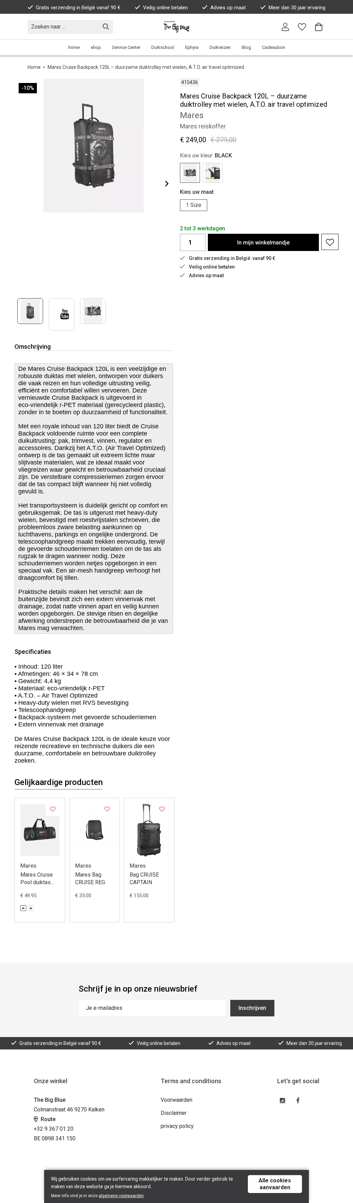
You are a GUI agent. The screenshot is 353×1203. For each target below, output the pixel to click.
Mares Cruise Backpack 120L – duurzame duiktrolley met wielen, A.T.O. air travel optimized (146, 67)
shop (96, 47)
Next (161, 183)
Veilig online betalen (165, 7)
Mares (28, 865)
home (74, 47)
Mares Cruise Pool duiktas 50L (36, 878)
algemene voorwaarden (121, 1195)
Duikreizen (220, 47)
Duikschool (162, 47)
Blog (246, 47)
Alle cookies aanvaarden (275, 1184)
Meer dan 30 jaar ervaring (297, 7)
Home (34, 67)
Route (47, 1119)
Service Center (126, 47)
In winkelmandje (263, 242)
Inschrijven (252, 1008)
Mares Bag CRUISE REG (90, 878)
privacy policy (177, 1126)
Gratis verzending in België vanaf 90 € (78, 7)
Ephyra (192, 47)
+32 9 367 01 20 (53, 1129)
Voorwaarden (176, 1100)
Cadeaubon (273, 47)
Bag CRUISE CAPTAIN (144, 878)
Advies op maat (228, 7)
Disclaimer (173, 1113)
